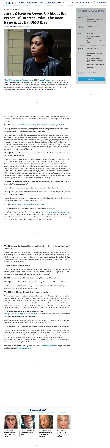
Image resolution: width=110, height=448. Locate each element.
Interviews (16, 9)
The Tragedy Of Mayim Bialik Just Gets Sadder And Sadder (9, 434)
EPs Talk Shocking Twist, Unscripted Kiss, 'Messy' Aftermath (38, 125)
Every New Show (32, 3)
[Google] (89, 3)
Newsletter (102, 3)
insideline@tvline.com (49, 346)
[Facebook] (72, 3)
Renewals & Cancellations (47, 3)
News (59, 3)
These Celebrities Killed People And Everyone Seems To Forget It (63, 434)
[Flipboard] (80, 3)
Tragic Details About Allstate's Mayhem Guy (27, 433)
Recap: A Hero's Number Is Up (27, 204)
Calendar (21, 3)
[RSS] (91, 3)
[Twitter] (75, 3)
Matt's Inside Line (25, 348)
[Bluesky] (86, 3)
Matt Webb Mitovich (12, 26)
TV (63, 3)
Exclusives (7, 9)
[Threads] (78, 3)
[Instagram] (83, 3)
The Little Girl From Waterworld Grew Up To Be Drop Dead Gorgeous (45, 434)
